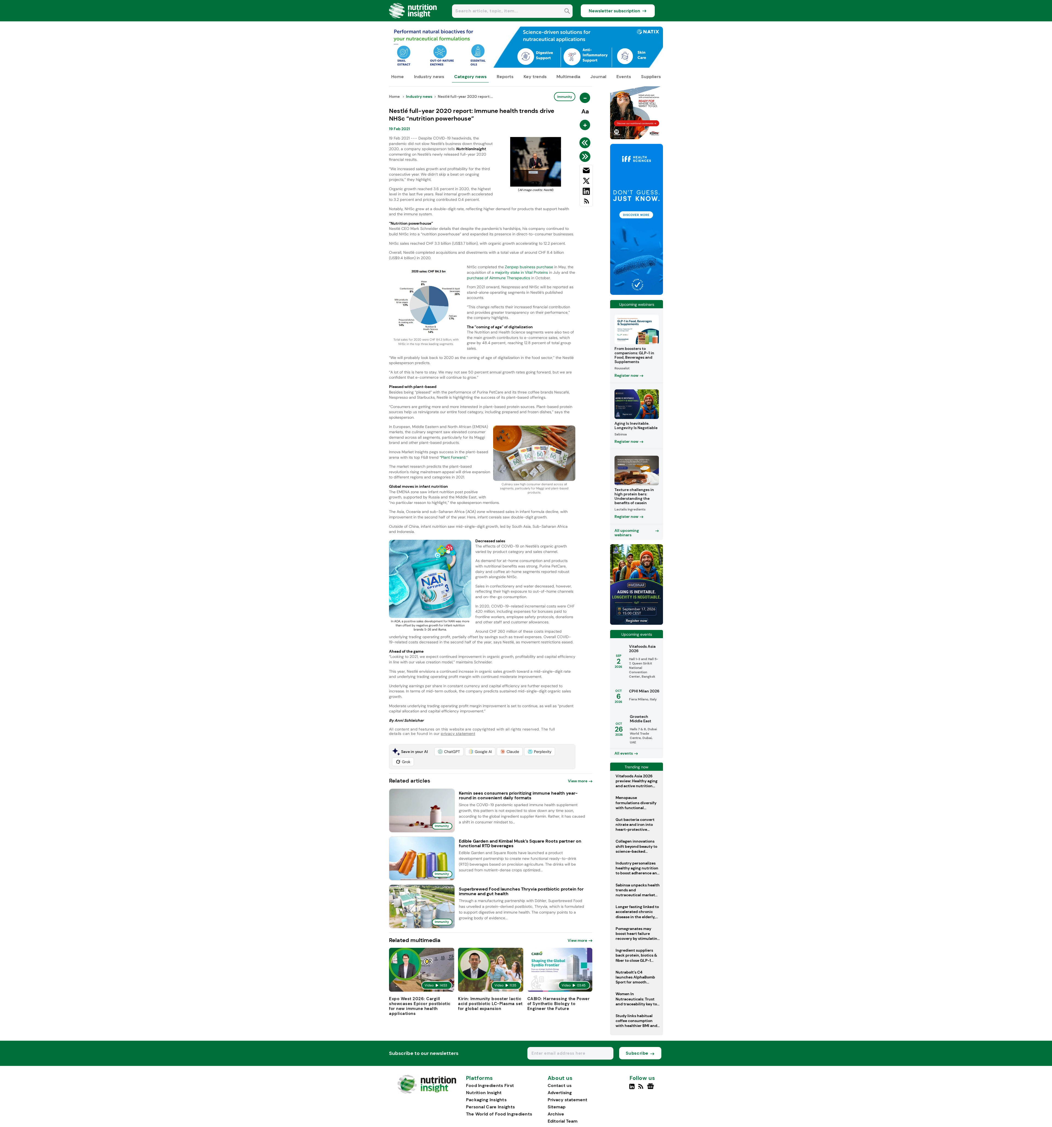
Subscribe (637, 1053)
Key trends (535, 76)
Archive (556, 1114)
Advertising (560, 1092)
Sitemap (556, 1106)
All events (623, 753)
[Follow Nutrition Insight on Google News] (651, 1088)
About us (560, 1078)
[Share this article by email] (586, 171)
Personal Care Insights (490, 1106)
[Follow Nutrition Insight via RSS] (641, 1088)
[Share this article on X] (586, 182)
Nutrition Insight (484, 1092)
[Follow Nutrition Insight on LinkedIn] (632, 1088)
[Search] (567, 12)
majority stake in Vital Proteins (521, 272)
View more (577, 781)
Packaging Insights (486, 1099)
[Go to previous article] (585, 142)
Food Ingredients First (490, 1085)
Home (397, 76)
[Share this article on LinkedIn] (586, 192)
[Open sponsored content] (526, 66)
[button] (449, 751)
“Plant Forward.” (454, 457)
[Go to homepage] (426, 1092)
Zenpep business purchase (529, 267)
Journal (598, 76)
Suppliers (651, 76)
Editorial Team (563, 1121)
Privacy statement (567, 1099)
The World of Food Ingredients (499, 1114)
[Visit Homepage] (413, 19)
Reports (505, 76)
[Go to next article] (585, 156)
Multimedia (568, 76)
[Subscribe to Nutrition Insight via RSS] (586, 203)
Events (623, 76)
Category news (470, 76)
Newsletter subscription (614, 10)
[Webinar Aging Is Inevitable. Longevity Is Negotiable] (636, 623)
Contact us (559, 1085)
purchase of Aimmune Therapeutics (499, 278)
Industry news (429, 76)
